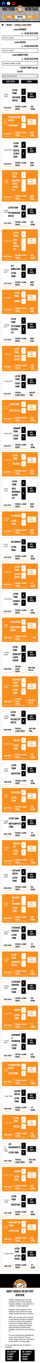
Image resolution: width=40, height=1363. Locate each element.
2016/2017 (7, 367)
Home (9, 17)
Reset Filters (10, 81)
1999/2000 (7, 1109)
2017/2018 (7, 223)
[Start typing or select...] (20, 38)
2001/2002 (7, 1056)
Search (29, 81)
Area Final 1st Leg (31, 701)
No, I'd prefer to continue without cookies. (27, 1355)
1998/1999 (7, 1135)
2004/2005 (7, 861)
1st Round (33, 584)
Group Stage (32, 134)
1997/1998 (7, 1161)
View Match (32, 95)
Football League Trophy (20, 107)
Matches (9, 25)
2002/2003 (7, 972)
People (20, 17)
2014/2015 (7, 611)
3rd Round (33, 223)
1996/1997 (7, 1239)
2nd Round (33, 107)
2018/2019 (7, 108)
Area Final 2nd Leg (31, 669)
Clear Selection (31, 33)
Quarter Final (32, 394)
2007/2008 (7, 808)
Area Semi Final (32, 729)
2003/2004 (7, 888)
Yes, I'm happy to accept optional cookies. (11, 1355)
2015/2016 (7, 557)
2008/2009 (7, 637)
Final (34, 637)
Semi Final (32, 366)
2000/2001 (7, 1082)
